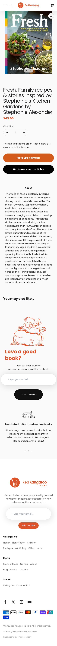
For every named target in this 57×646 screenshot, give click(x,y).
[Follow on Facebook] (5, 602)
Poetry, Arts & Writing (14, 548)
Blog (5, 569)
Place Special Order (28, 157)
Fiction (6, 542)
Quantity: (8, 126)
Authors (24, 564)
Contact (23, 569)
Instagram (9, 585)
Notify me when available (28, 169)
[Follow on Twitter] (13, 602)
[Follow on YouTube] (29, 602)
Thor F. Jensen (24, 637)
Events (13, 569)
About (33, 564)
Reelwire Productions (27, 631)
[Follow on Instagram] (21, 602)
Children (31, 542)
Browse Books (10, 564)
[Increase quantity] (24, 132)
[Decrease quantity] (7, 132)
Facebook (21, 585)
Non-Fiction (18, 542)
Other (31, 548)
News (39, 548)
